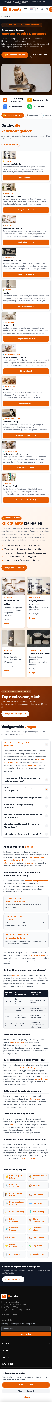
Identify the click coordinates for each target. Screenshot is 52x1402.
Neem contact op (13, 1279)
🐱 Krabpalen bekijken (15, 55)
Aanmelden (26, 1334)
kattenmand (8, 863)
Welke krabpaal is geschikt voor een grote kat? (21, 744)
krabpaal (15, 975)
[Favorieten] (47, 9)
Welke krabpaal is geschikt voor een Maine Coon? (21, 825)
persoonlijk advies (28, 1158)
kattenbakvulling (27, 1068)
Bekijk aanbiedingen (14, 713)
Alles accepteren (26, 1385)
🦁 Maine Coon (32, 115)
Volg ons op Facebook (10, 1315)
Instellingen (26, 1397)
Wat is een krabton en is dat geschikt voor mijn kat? (22, 789)
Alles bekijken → (11, 144)
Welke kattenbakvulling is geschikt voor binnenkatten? (23, 815)
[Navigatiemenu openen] (25, 9)
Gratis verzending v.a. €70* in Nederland (17, 2)
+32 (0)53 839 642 (8, 1310)
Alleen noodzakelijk (26, 1391)
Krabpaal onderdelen (15, 938)
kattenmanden (34, 1099)
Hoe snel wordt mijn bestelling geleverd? (18, 806)
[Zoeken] (38, 9)
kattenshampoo (41, 1079)
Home (3, 16)
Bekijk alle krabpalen (14, 567)
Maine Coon (32, 765)
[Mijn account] (42, 9)
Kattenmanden (40, 55)
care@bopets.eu (24, 1310)
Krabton (9, 920)
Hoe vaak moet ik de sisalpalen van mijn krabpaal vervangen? (23, 779)
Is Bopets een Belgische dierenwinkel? (22, 834)
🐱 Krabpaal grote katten (12, 115)
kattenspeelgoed (20, 860)
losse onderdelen (38, 955)
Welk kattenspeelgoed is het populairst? (23, 798)
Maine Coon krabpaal (15, 901)
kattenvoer (29, 863)
